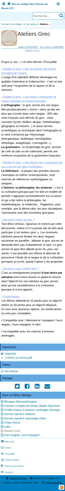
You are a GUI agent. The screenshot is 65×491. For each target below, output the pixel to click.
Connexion (7, 472)
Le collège (16, 24)
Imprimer (10, 353)
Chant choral (12, 422)
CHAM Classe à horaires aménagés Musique (32, 410)
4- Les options (31, 24)
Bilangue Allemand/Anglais (20, 401)
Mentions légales (10, 460)
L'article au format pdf (18, 357)
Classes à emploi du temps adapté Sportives (32, 405)
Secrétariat (11, 371)
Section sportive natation (19, 414)
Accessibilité (8, 454)
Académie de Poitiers (18, 478)
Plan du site (7, 442)
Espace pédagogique (54, 483)
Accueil (5, 24)
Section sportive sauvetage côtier (25, 418)
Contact (6, 448)
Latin (7, 426)
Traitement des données (12, 466)
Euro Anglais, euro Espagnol (21, 435)
